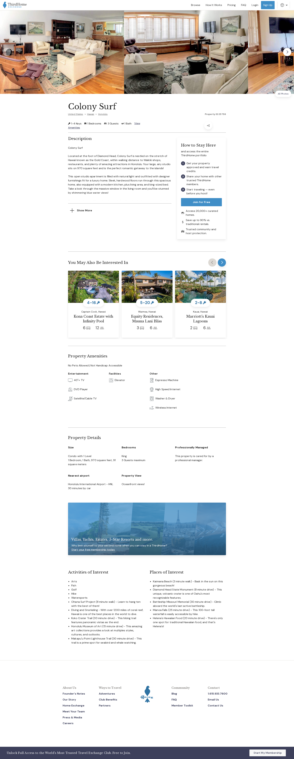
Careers (68, 723)
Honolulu (103, 114)
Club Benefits (108, 699)
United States (75, 114)
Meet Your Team (74, 711)
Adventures (107, 693)
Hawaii (90, 114)
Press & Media (72, 717)
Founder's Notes (74, 693)
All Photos (283, 93)
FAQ (174, 699)
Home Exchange (73, 705)
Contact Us (215, 705)
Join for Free (201, 202)
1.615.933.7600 (217, 693)
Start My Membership (268, 753)
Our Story (69, 699)
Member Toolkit (182, 705)
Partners (105, 705)
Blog (174, 693)
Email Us (213, 699)
